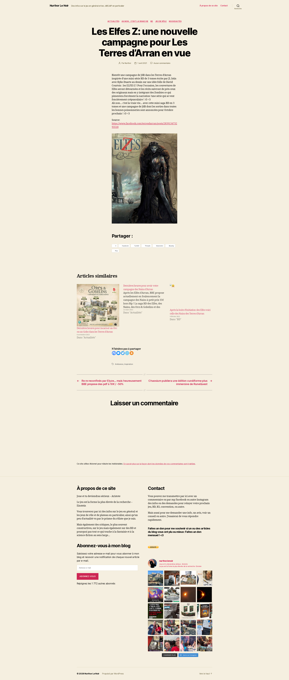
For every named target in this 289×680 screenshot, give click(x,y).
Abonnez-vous (87, 576)
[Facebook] (114, 353)
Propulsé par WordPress (113, 673)
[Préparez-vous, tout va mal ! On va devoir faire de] (155, 611)
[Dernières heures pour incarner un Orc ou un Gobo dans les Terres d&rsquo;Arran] (98, 305)
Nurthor (128, 63)
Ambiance (119, 364)
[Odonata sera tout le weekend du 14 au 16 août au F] (155, 594)
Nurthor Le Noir (59, 5)
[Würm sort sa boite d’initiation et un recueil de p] (171, 578)
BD (151, 21)
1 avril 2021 (142, 63)
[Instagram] (127, 353)
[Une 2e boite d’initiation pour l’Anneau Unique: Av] (188, 578)
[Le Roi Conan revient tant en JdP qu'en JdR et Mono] (171, 594)
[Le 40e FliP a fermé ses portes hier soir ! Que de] (155, 627)
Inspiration (128, 364)
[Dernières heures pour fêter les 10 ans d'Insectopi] (188, 611)
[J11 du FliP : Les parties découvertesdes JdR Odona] (188, 627)
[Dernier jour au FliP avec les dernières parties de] (171, 627)
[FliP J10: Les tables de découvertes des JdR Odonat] (204, 627)
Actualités (113, 21)
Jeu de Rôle (161, 21)
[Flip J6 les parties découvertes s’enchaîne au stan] (188, 643)
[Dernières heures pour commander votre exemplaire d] (171, 611)
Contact (224, 5)
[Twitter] (123, 353)
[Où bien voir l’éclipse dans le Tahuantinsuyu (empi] (204, 594)
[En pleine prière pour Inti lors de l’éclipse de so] (188, 594)
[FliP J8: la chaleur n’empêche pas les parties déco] (171, 643)
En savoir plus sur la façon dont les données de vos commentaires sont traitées (159, 464)
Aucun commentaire (162, 63)
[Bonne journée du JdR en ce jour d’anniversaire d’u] (204, 611)
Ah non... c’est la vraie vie (135, 21)
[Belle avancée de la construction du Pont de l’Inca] (155, 578)
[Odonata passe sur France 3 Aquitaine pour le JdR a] (204, 643)
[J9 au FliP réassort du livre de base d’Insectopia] (155, 643)
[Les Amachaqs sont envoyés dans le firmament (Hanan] (204, 578)
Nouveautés (175, 21)
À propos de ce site (209, 5)
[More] (132, 353)
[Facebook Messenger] (118, 353)
